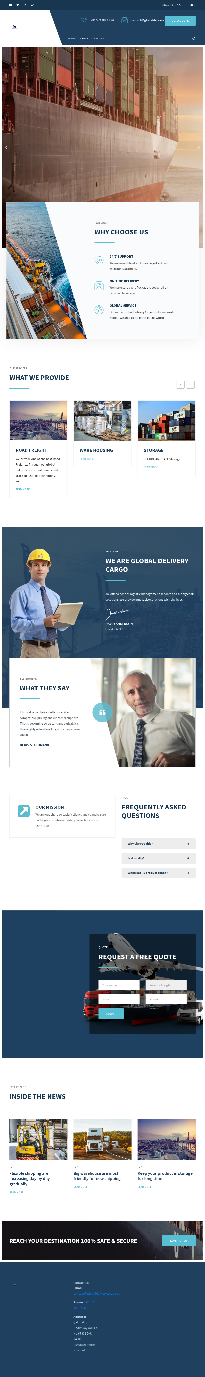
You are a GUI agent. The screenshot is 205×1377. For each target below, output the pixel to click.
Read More (23, 459)
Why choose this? (140, 843)
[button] (6, 147)
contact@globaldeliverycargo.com (97, 1293)
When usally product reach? (148, 873)
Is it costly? (136, 858)
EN (192, 5)
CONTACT (99, 38)
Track (84, 38)
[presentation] (181, 385)
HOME (71, 38)
